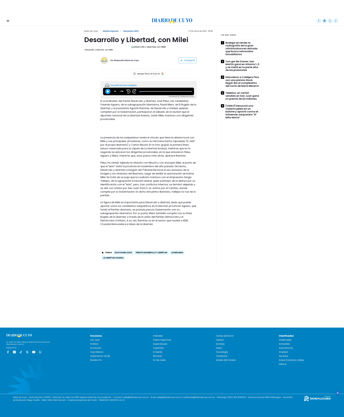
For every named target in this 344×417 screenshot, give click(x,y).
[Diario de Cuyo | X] (330, 21)
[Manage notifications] (338, 393)
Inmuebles (284, 343)
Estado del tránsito (226, 360)
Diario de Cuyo (91, 31)
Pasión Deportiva (162, 339)
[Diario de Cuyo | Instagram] (324, 21)
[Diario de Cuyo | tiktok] (336, 21)
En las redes (159, 360)
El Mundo (157, 352)
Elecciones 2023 (123, 252)
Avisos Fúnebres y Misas (291, 360)
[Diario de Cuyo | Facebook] (319, 21)
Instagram (14, 352)
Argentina (158, 347)
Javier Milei (177, 252)
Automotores (286, 347)
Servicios (283, 356)
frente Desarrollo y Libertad (151, 252)
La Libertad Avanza (113, 257)
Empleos (283, 352)
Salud (219, 347)
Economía (95, 347)
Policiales (158, 335)
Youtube (33, 352)
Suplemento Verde (100, 356)
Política (94, 343)
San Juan (95, 339)
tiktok (20, 352)
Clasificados (285, 339)
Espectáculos (160, 343)
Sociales (220, 343)
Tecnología (222, 352)
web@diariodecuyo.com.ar (136, 397)
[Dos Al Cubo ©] (317, 400)
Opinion (220, 339)
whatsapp (40, 352)
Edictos (282, 364)
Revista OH (96, 360)
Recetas (157, 356)
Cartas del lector (225, 335)
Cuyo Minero (96, 352)
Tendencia (221, 356)
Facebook (8, 352)
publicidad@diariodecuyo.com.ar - (200, 397)
